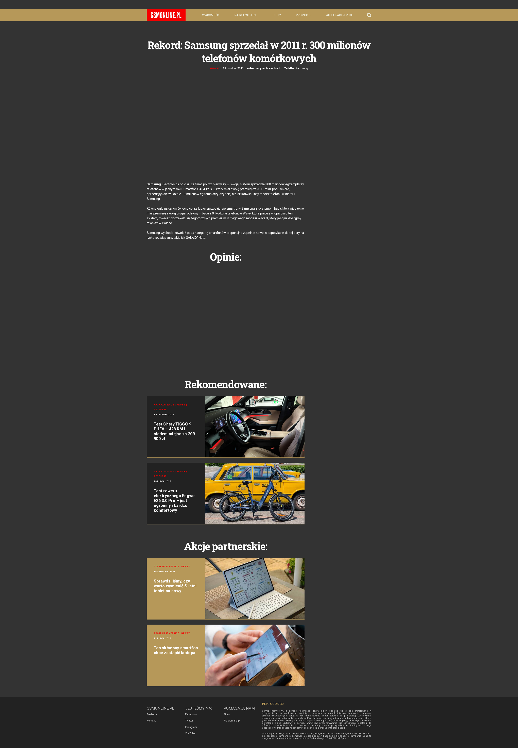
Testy (276, 15)
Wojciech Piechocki (268, 68)
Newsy (215, 68)
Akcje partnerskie (339, 15)
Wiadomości (211, 15)
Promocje (303, 15)
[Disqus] (226, 315)
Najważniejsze (246, 15)
